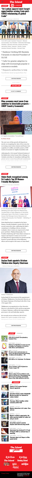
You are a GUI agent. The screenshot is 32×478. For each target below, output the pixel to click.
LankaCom (26, 476)
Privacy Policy (5, 473)
